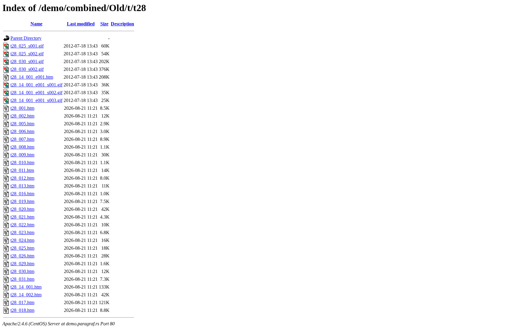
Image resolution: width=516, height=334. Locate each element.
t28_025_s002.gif (27, 53)
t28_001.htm (22, 108)
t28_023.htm (22, 232)
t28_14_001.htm (26, 286)
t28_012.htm (22, 178)
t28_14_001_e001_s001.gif (36, 84)
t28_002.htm (22, 115)
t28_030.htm (22, 271)
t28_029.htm (22, 263)
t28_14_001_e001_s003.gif (36, 100)
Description (122, 23)
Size (104, 23)
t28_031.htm (22, 279)
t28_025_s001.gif (27, 45)
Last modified (81, 23)
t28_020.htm (22, 209)
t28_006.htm (22, 131)
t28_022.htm (22, 224)
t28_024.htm (22, 240)
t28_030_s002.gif (27, 69)
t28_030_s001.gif (27, 61)
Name (36, 23)
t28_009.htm (22, 154)
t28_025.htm (22, 248)
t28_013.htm (22, 185)
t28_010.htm (22, 162)
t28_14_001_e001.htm (31, 77)
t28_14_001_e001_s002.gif (36, 92)
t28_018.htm (22, 310)
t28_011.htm (22, 170)
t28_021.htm (22, 216)
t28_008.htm (22, 147)
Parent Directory (26, 38)
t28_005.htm (22, 123)
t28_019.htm (22, 201)
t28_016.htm (22, 193)
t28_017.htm (22, 302)
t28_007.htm (22, 139)
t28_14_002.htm (26, 294)
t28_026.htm (22, 255)
